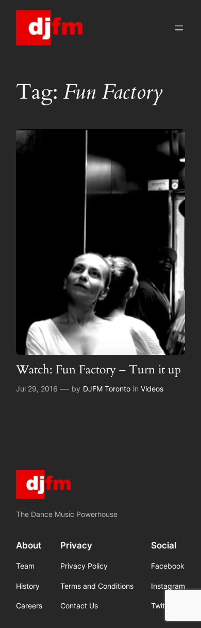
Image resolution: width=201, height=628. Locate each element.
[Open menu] (179, 28)
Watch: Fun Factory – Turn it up (98, 369)
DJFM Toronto (106, 388)
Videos (152, 388)
